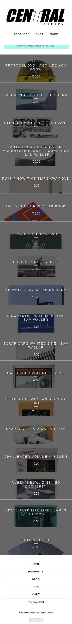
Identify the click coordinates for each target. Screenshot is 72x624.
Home (36, 564)
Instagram (36, 602)
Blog (36, 579)
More (54, 34)
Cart (40, 34)
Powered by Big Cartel (36, 620)
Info (36, 586)
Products (22, 34)
